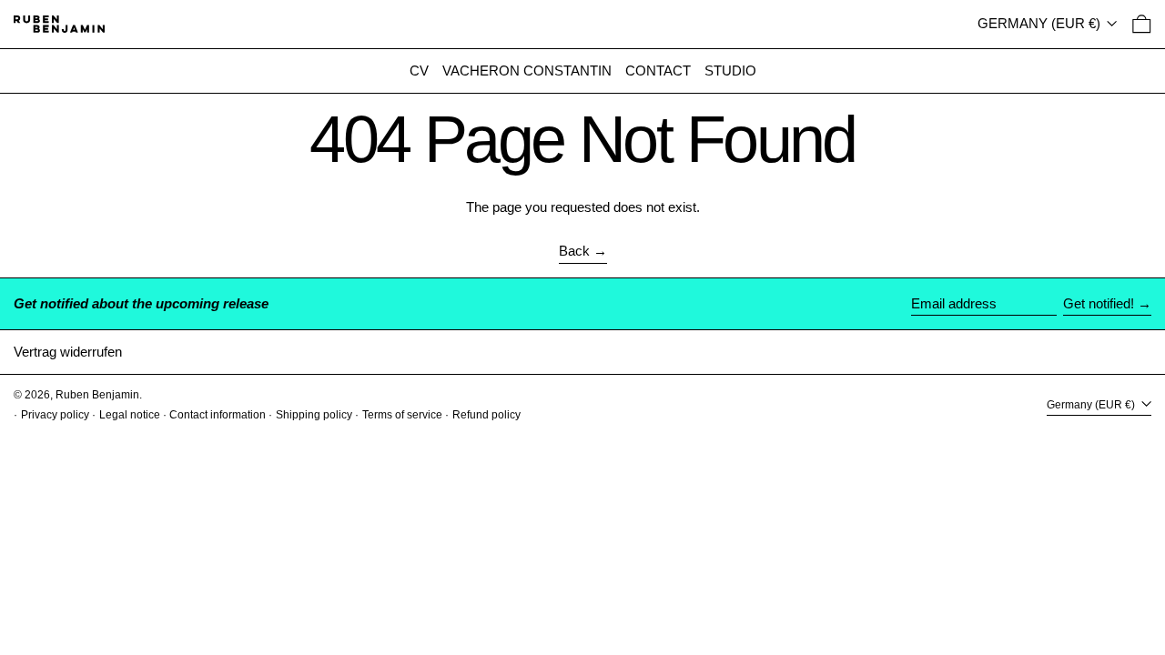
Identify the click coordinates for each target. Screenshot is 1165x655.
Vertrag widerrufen (68, 351)
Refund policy (486, 414)
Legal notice (129, 414)
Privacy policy (55, 414)
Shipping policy (314, 414)
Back (574, 250)
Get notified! (1098, 303)
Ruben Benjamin (97, 394)
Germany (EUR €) (1041, 23)
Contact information (217, 414)
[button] (1141, 24)
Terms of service (402, 414)
